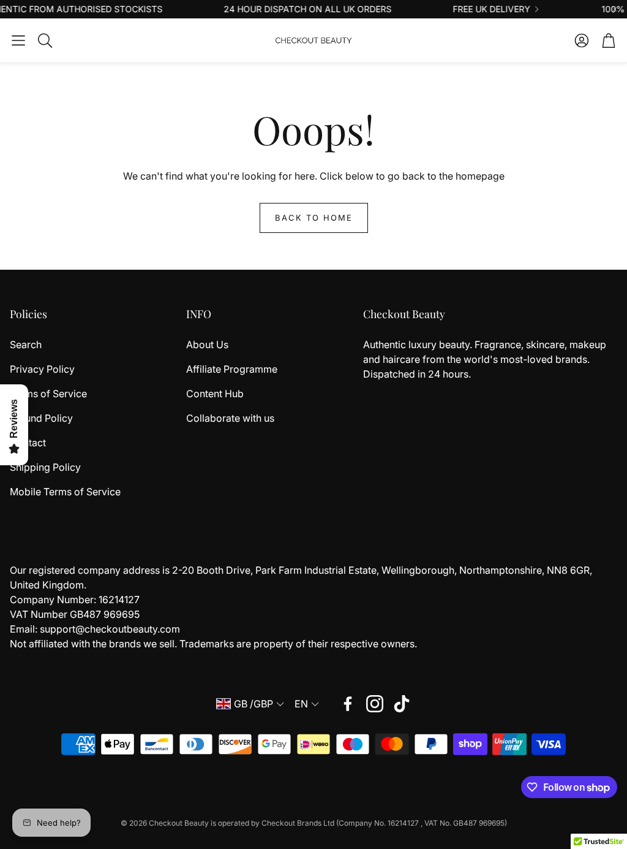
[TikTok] (401, 703)
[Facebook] (347, 703)
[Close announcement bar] (615, 9)
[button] (18, 40)
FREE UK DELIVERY (480, 9)
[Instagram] (374, 703)
